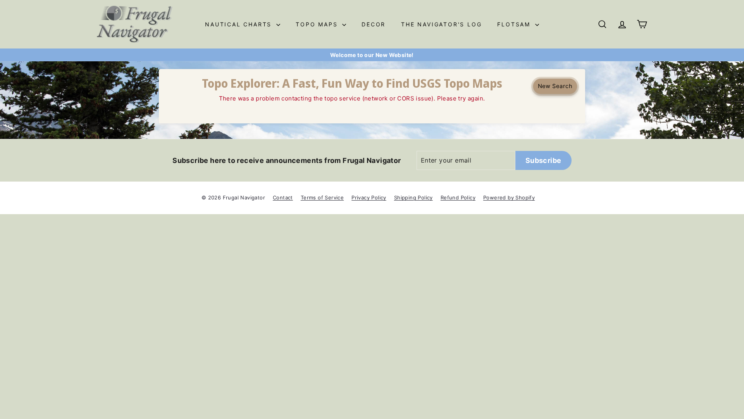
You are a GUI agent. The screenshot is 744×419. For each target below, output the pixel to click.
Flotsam (515, 24)
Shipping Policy (413, 197)
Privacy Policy (368, 197)
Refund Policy (458, 197)
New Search (555, 86)
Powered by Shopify (509, 197)
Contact (283, 197)
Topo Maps (318, 24)
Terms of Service (322, 197)
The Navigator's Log (441, 24)
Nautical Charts (239, 24)
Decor (374, 24)
